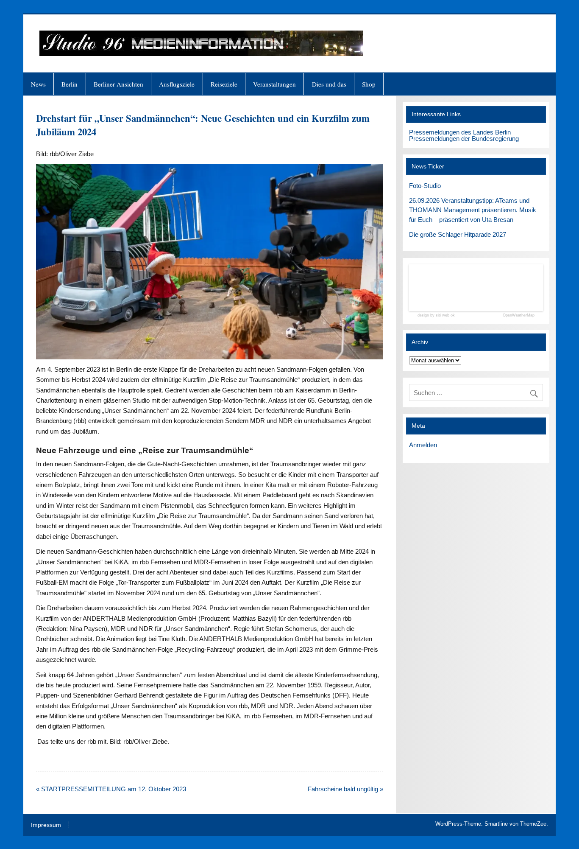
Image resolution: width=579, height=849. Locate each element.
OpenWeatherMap (518, 315)
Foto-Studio (425, 185)
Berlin (69, 84)
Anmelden (423, 444)
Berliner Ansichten (118, 84)
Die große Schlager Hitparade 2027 (457, 234)
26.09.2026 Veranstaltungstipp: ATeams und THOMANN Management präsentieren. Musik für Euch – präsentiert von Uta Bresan (472, 210)
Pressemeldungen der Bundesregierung (464, 138)
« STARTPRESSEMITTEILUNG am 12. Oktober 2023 (111, 789)
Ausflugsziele (177, 84)
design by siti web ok (436, 315)
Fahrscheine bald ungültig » (345, 789)
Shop (369, 84)
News (38, 84)
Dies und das (329, 84)
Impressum (46, 825)
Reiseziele (224, 84)
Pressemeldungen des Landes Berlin (460, 132)
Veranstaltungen (274, 84)
